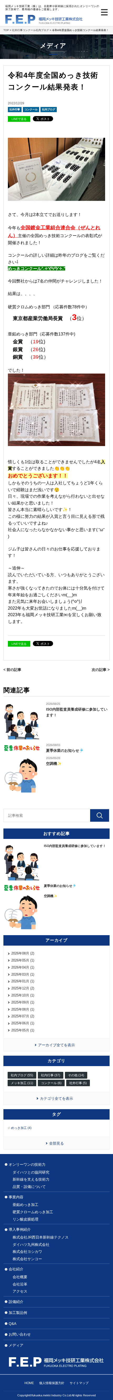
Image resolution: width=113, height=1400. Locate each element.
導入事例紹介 (20, 1229)
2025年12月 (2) (22, 988)
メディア (16, 1345)
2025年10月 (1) (22, 995)
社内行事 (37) (50, 1075)
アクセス (20, 1291)
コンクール (31, 109)
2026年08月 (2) (22, 953)
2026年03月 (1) (22, 974)
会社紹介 (16, 1269)
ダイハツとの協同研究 (31, 1172)
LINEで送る (19, 119)
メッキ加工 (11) (22, 1083)
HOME (29, 1383)
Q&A (12, 1323)
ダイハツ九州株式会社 (31, 1244)
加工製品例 (18, 1313)
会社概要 (20, 1277)
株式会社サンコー (27, 1259)
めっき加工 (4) (21, 1128)
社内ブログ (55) (22, 1075)
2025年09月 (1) (22, 1002)
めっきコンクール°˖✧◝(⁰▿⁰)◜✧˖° (36, 268)
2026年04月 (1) (22, 967)
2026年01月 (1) (22, 981)
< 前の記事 (12, 670)
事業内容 (16, 1197)
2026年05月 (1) (22, 960)
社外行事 (14, 109)
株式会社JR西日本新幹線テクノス (41, 1237)
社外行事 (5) (78, 1083)
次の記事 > (101, 670)
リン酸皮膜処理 (25, 1219)
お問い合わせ (20, 1334)
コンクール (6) (51, 1083)
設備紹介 (16, 1302)
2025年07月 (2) (22, 1016)
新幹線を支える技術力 (31, 1179)
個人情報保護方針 (51, 1383)
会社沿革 (20, 1284)
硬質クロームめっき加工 (33, 1212)
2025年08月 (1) (22, 1009)
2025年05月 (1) (22, 1030)
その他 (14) (76, 1075)
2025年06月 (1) (22, 1023)
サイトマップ (79, 1383)
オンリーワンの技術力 (27, 1164)
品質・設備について (29, 1187)
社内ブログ (48, 109)
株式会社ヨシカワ (27, 1251)
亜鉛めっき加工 (25, 1205)
